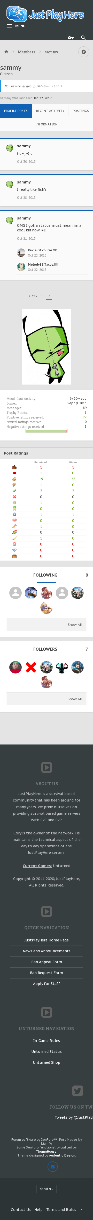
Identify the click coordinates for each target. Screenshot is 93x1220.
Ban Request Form (46, 972)
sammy (24, 146)
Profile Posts (16, 111)
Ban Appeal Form (46, 962)
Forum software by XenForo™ (34, 1139)
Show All (75, 624)
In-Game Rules (46, 1040)
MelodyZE (35, 264)
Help (38, 1209)
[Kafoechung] (62, 667)
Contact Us (21, 1209)
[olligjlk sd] (62, 593)
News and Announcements (47, 951)
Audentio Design (62, 1155)
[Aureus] (77, 593)
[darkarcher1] (77, 667)
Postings (81, 111)
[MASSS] (15, 593)
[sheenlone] (46, 593)
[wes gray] (15, 667)
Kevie (32, 250)
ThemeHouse (46, 1151)
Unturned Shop (46, 1062)
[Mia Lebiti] (31, 667)
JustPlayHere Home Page (47, 940)
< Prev (32, 296)
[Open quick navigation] (83, 51)
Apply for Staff (46, 983)
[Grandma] (46, 607)
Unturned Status (46, 1051)
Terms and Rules (61, 1209)
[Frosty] (31, 593)
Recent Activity (50, 111)
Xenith (45, 1189)
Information (46, 124)
